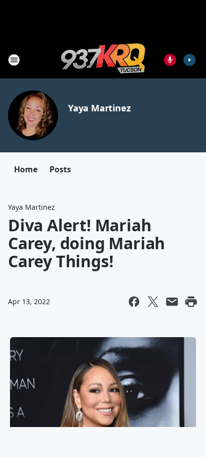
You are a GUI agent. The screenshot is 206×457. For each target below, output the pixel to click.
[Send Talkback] (170, 60)
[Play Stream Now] (190, 60)
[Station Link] (103, 59)
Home (26, 169)
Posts (60, 169)
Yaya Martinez (99, 108)
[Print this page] (191, 302)
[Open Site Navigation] (14, 60)
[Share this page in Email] (172, 302)
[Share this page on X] (153, 302)
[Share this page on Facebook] (134, 302)
